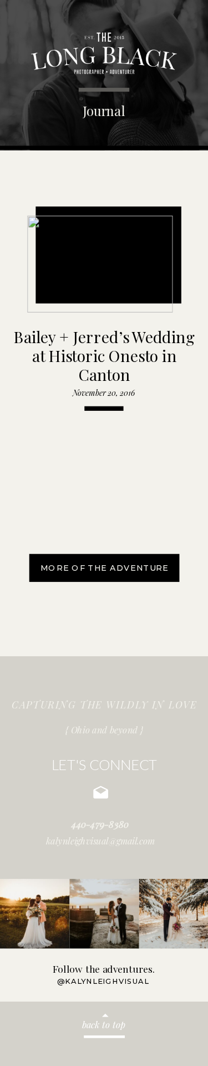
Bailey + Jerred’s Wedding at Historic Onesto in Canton (104, 355)
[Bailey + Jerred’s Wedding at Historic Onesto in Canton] (100, 264)
